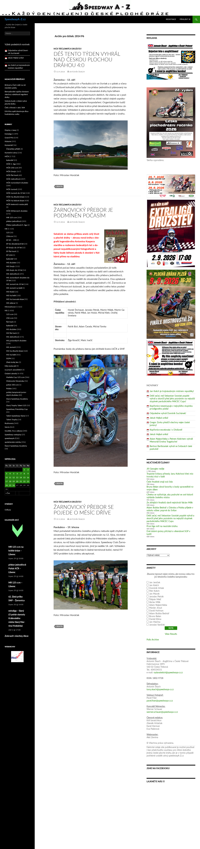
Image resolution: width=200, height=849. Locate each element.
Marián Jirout (155, 608)
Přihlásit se (185, 19)
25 (10, 485)
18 (10, 481)
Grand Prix (9, 138)
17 (6, 481)
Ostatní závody (11, 373)
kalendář (9, 160)
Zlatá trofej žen (12, 362)
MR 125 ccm (11, 217)
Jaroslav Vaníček (157, 625)
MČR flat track (12, 175)
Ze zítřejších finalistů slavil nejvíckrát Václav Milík (170, 503)
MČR (7, 156)
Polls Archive (153, 640)
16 (28, 477)
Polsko (9, 388)
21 (21, 481)
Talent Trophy (12, 420)
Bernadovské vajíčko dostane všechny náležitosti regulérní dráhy (17, 94)
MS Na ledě (11, 355)
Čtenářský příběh (13, 149)
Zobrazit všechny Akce (16, 636)
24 (6, 485)
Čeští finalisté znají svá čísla (160, 482)
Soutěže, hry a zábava (13, 431)
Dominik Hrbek (156, 588)
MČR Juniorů (11, 189)
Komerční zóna (11, 153)
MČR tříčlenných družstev (68, 49)
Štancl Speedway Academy (16, 446)
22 (24, 481)
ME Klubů (10, 292)
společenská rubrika (13, 442)
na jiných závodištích (13, 370)
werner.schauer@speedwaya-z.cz (162, 712)
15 (24, 477)
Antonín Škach (77, 72)
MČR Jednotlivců (13, 179)
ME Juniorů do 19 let (15, 284)
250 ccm (9, 318)
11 (10, 477)
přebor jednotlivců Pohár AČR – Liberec (17, 569)
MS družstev (11, 329)
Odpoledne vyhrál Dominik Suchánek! (168, 413)
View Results (171, 634)
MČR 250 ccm (12, 168)
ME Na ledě (11, 295)
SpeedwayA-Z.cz (15, 19)
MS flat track (11, 333)
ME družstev (11, 263)
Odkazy (8, 510)
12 (13, 477)
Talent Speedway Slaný (15, 416)
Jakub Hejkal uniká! (159, 418)
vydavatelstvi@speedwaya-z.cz (168, 673)
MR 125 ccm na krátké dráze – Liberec (15, 551)
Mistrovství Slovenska (15, 381)
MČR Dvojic (11, 171)
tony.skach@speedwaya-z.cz (160, 689)
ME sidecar (10, 303)
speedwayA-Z (10, 438)
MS (6, 311)
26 (13, 485)
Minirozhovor (10, 307)
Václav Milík (154, 602)
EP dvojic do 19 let (14, 248)
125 (8, 233)
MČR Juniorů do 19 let (15, 193)
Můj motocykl (10, 366)
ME (6, 229)
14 (21, 477)
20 (17, 481)
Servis (7, 427)
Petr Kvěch (154, 591)
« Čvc (8, 493)
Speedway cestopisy (13, 435)
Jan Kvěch (154, 585)
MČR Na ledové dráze (15, 201)
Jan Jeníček (154, 583)
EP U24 (9, 255)
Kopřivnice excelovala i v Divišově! (166, 430)
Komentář (9, 145)
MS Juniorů (11, 347)
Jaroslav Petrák (156, 597)
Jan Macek (154, 594)
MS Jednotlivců (12, 337)
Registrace (171, 19)
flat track (9, 322)
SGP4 (8, 358)
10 (6, 477)
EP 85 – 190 (11, 240)
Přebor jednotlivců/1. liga (16, 225)
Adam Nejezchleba (158, 605)
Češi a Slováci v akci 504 (15, 108)
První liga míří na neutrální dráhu (162, 526)
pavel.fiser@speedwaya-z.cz (160, 701)
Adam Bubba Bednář (159, 614)
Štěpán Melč (155, 599)
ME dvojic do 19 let (14, 270)
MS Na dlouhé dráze (14, 351)
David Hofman (156, 611)
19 (13, 481)
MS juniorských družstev (16, 341)
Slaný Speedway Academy (17, 399)
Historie (8, 141)
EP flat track (11, 251)
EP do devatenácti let (15, 244)
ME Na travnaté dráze (15, 299)
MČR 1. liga (11, 164)
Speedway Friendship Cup (17, 409)
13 (17, 477)
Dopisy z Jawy (10, 130)
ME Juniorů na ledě (14, 288)
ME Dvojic (10, 266)
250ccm (9, 236)
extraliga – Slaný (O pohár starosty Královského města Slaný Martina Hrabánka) (16, 618)
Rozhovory (9, 423)
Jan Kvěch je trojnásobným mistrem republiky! (172, 391)
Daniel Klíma (155, 619)
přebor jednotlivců (13, 221)
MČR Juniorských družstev (17, 183)
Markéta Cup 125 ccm (15, 377)
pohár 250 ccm (12, 385)
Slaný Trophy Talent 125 (16, 405)
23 (28, 481)
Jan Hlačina (154, 622)
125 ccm (9, 314)
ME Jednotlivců (12, 274)
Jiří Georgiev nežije (155, 469)
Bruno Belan (155, 616)
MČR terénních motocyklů (17, 204)
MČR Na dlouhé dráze (15, 197)
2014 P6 (59, 186)
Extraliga (8, 134)
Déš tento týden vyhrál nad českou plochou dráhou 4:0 (87, 60)
